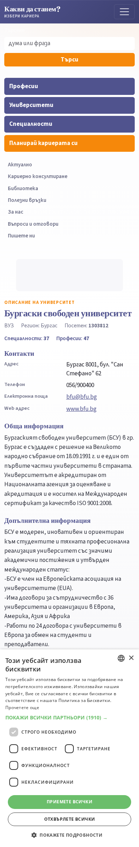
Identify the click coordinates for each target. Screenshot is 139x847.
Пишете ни (21, 236)
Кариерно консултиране (37, 176)
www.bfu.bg (81, 409)
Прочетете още (22, 707)
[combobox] (121, 658)
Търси (69, 59)
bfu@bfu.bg (81, 397)
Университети (31, 105)
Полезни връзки (27, 200)
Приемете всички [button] (69, 802)
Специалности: (26, 338)
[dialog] (69, 748)
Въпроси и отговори (33, 224)
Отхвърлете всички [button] (69, 819)
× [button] (131, 658)
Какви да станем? (32, 11)
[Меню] (124, 11)
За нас (15, 212)
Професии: (72, 338)
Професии (23, 86)
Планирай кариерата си (43, 143)
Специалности (30, 124)
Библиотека (23, 188)
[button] (69, 717)
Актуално (20, 164)
